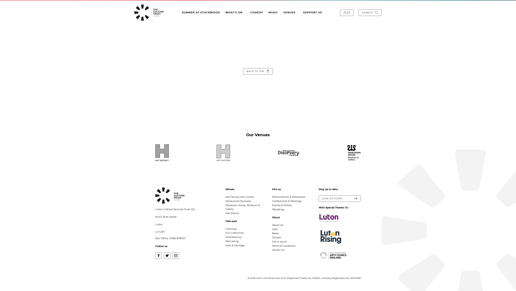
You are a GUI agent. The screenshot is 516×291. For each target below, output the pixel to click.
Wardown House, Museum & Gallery (242, 207)
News (275, 233)
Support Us (312, 12)
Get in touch (279, 242)
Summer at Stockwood (201, 12)
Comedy (256, 12)
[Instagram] (176, 255)
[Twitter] (167, 255)
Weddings (278, 209)
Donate (276, 237)
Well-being (232, 241)
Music (273, 12)
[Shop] (347, 12)
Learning (230, 229)
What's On (234, 12)
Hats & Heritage (235, 245)
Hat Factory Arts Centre (239, 197)
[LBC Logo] (340, 217)
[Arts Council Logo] (340, 255)
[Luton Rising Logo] (340, 236)
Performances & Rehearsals (288, 197)
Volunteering (233, 237)
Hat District (232, 213)
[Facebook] (158, 255)
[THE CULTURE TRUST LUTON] (149, 13)
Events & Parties (282, 205)
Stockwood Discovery (238, 201)
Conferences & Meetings (287, 201)
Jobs (275, 229)
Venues (289, 12)
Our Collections (234, 233)
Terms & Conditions (283, 246)
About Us (277, 225)
